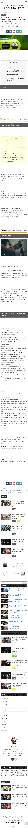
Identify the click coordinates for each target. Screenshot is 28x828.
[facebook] (10, 31)
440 (3, 490)
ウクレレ (21, 816)
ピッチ (12, 492)
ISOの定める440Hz (12, 74)
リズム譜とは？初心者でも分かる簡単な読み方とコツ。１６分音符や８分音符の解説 (18, 516)
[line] (20, 31)
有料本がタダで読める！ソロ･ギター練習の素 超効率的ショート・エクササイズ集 (19, 787)
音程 (21, 492)
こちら (21, 775)
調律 (19, 492)
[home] (15, 759)
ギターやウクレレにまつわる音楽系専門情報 (14, 820)
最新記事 (4, 816)
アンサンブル (14, 490)
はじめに (9, 67)
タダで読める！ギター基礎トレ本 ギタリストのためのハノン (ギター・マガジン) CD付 (19, 805)
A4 (6, 490)
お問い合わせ (19, 817)
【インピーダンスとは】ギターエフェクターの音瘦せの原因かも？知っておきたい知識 (18, 551)
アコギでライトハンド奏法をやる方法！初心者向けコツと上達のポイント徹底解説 (19, 662)
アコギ (9, 490)
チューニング (5, 492)
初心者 (10, 816)
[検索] (24, 583)
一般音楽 (4, 488)
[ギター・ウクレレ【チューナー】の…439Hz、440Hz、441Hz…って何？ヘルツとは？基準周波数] (17, 31)
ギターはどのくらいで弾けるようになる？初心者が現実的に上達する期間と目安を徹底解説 (19, 650)
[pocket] (14, 31)
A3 (5, 490)
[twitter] (7, 31)
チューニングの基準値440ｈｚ (15, 71)
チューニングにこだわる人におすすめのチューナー (14, 79)
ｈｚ (23, 492)
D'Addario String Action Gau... (16, 621)
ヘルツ (16, 492)
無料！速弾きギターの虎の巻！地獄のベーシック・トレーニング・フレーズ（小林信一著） (19, 796)
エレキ (18, 490)
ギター (21, 490)
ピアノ (9, 492)
